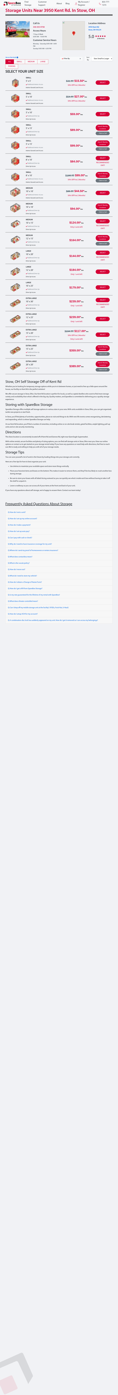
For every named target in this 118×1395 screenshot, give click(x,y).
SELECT (103, 83)
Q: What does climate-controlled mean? (23, 601)
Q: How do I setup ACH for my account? (23, 614)
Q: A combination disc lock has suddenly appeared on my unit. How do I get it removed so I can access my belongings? (53, 620)
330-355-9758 (39, 27)
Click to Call (103, 133)
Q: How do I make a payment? (19, 525)
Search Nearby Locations (103, 128)
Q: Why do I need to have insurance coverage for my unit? (30, 544)
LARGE (42, 62)
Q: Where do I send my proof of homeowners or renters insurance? (33, 550)
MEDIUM (31, 62)
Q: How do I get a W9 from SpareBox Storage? (25, 589)
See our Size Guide (10, 57)
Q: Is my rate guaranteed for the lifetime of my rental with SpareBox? (34, 595)
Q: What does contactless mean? (20, 557)
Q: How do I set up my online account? (22, 519)
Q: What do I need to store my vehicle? (22, 576)
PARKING (11, 66)
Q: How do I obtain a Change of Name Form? (25, 582)
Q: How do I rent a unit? (17, 512)
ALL (9, 62)
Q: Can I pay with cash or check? (20, 538)
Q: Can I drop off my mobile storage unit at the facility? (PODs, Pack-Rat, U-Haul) (38, 608)
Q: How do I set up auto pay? (19, 531)
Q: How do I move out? (16, 569)
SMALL (19, 62)
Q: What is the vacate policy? (19, 563)
